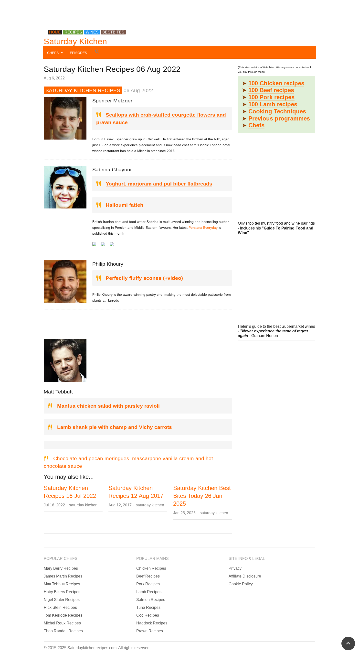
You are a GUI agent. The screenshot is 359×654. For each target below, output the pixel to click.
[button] (97, 52)
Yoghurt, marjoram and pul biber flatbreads (159, 183)
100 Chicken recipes (276, 83)
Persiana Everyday (203, 227)
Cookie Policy (241, 584)
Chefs (256, 125)
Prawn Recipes (149, 631)
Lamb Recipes (148, 592)
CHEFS (53, 53)
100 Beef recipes (271, 90)
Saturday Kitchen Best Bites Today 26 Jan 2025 (202, 496)
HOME (55, 32)
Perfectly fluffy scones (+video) (144, 278)
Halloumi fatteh (124, 205)
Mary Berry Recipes (61, 568)
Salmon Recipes (150, 600)
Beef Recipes (148, 576)
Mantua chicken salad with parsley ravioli (108, 406)
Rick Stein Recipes (60, 607)
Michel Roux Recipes (62, 623)
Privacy (235, 568)
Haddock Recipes (151, 623)
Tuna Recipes (148, 607)
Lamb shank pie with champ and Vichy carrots (114, 427)
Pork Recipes (148, 584)
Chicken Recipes (151, 568)
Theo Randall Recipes (63, 631)
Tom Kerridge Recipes (63, 615)
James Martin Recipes (63, 576)
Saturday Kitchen (75, 41)
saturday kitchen (83, 505)
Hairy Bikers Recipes (62, 592)
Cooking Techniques (277, 111)
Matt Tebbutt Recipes (62, 584)
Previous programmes (279, 118)
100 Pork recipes (271, 97)
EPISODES (78, 53)
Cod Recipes (147, 615)
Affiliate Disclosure (245, 576)
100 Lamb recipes (272, 104)
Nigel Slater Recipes (62, 600)
